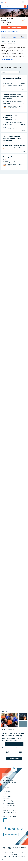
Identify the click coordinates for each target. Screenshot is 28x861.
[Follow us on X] (18, 828)
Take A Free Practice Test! (14, 744)
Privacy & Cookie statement (16, 848)
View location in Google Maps (12, 641)
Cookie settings (9, 848)
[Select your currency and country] (5, 820)
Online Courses (5, 37)
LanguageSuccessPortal (9, 812)
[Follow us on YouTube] (13, 828)
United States (13, 41)
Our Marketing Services (9, 782)
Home (2, 41)
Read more (3, 569)
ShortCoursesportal (8, 803)
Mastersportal (7, 796)
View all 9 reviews (7, 671)
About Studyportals (8, 778)
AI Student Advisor (8, 780)
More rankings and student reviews (10, 587)
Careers (5, 785)
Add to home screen (11, 834)
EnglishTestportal (8, 808)
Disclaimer (23, 847)
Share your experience (13, 698)
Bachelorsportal (7, 794)
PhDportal (6, 798)
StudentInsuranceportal (9, 810)
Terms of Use (4, 848)
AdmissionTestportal (9, 805)
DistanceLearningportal (9, 801)
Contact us (6, 787)
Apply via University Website (9, 32)
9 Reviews (14, 37)
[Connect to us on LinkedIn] (9, 828)
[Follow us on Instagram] (22, 828)
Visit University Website (14, 27)
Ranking (22, 37)
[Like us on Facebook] (5, 828)
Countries (7, 41)
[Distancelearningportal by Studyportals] (5, 2)
